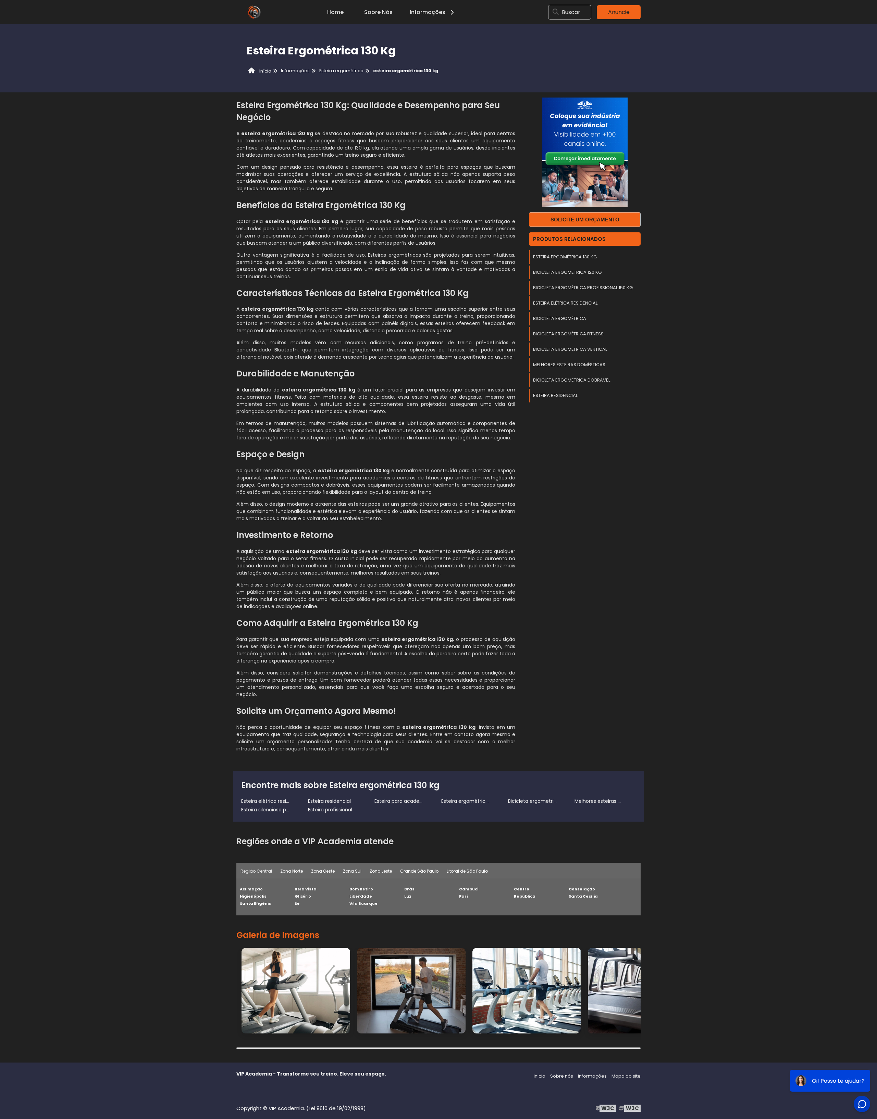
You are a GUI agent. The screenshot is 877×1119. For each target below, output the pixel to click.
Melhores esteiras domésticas (569, 364)
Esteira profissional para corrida (345, 809)
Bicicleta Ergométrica (559, 318)
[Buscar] (556, 12)
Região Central (256, 871)
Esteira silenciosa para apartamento (284, 809)
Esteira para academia (401, 801)
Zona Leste (381, 871)
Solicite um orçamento (585, 219)
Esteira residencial (555, 395)
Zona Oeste (323, 871)
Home (335, 12)
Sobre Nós (378, 12)
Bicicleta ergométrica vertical (570, 349)
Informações (427, 12)
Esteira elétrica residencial (565, 303)
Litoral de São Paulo (467, 871)
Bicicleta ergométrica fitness (568, 334)
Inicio (539, 1076)
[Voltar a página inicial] (253, 12)
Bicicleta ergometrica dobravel (571, 380)
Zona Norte (291, 871)
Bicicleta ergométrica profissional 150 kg (583, 287)
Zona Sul (352, 871)
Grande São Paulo (419, 871)
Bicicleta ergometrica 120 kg (567, 272)
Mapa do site (626, 1076)
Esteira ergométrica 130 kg (565, 257)
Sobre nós (561, 1076)
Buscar (571, 12)
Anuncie (619, 12)
